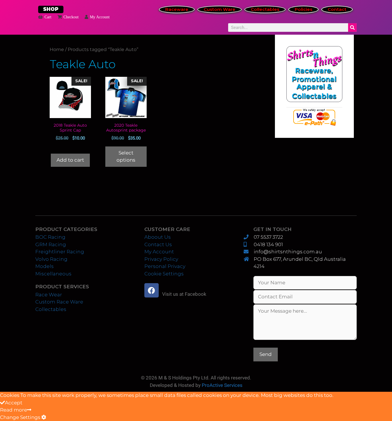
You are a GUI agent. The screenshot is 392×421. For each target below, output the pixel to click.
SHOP (51, 9)
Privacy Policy (161, 259)
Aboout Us (157, 237)
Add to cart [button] (70, 160)
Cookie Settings (164, 274)
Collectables (265, 9)
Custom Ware (219, 9)
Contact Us (158, 244)
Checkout (71, 17)
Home (57, 49)
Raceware (176, 9)
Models (44, 266)
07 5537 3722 (268, 237)
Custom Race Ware (59, 302)
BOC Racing (50, 237)
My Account (100, 17)
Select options (126, 156)
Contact (337, 9)
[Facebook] (151, 290)
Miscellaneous (53, 274)
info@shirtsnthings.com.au (287, 251)
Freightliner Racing (59, 251)
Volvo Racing (51, 259)
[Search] (352, 27)
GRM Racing (50, 244)
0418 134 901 (268, 244)
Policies (303, 9)
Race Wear (48, 294)
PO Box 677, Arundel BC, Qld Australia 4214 (299, 262)
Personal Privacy (164, 266)
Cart (47, 17)
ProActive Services (222, 385)
